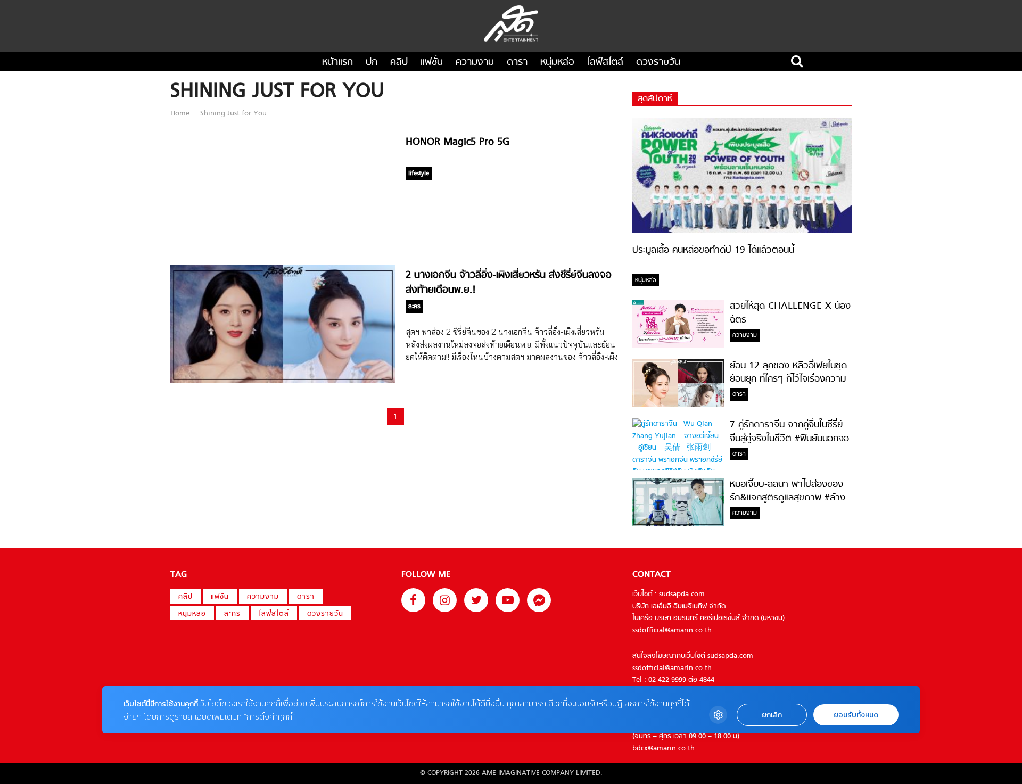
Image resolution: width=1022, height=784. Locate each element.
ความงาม (475, 62)
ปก (371, 62)
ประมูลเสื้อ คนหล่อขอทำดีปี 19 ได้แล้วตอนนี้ (713, 250)
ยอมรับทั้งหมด (856, 715)
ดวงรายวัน (658, 62)
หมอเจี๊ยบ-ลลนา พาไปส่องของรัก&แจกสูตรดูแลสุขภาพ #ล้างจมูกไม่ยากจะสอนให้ (787, 498)
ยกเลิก (772, 715)
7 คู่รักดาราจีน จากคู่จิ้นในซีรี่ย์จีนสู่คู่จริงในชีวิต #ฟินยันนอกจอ (789, 431)
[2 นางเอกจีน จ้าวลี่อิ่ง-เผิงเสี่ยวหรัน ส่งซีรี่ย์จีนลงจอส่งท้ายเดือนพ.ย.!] (282, 380)
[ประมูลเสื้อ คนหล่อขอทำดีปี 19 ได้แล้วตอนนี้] (742, 230)
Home (181, 113)
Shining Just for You (232, 113)
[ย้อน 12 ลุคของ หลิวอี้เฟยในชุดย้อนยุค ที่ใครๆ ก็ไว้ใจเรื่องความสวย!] (678, 405)
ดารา (517, 62)
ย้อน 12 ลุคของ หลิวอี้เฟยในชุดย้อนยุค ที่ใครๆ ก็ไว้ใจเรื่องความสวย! (788, 379)
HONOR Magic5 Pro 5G (457, 142)
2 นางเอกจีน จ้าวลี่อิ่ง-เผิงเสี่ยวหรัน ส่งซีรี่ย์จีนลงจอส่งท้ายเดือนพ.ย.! (509, 283)
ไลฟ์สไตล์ (605, 62)
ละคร (232, 614)
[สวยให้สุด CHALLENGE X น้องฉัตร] (678, 345)
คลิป (399, 62)
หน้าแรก (337, 62)
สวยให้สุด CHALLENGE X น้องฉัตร (790, 313)
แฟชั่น (432, 62)
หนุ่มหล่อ (557, 62)
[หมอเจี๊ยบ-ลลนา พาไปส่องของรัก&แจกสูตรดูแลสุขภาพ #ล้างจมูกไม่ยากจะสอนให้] (678, 524)
